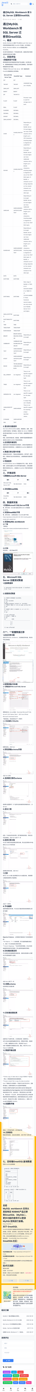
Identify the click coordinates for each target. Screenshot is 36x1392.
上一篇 (11, 1280)
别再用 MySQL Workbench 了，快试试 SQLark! (13, 1332)
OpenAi (20, 1372)
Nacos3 (16, 1375)
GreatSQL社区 (12, 1238)
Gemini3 (22, 1382)
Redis (15, 1382)
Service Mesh (7, 1382)
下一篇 (26, 1280)
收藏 (20, 19)
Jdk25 (14, 1372)
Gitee (18, 1238)
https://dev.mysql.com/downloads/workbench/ (15, 528)
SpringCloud (7, 1379)
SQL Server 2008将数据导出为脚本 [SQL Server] (12, 1324)
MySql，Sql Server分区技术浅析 (11, 1328)
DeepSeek (7, 1372)
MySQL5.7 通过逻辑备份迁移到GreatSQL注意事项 (11, 1316)
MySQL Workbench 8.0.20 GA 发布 (12, 1320)
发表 (9, 1360)
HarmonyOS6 (7, 1375)
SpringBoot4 (24, 1375)
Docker (15, 1379)
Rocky (28, 1382)
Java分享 (4, 3)
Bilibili (25, 1238)
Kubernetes (23, 1379)
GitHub (22, 1238)
